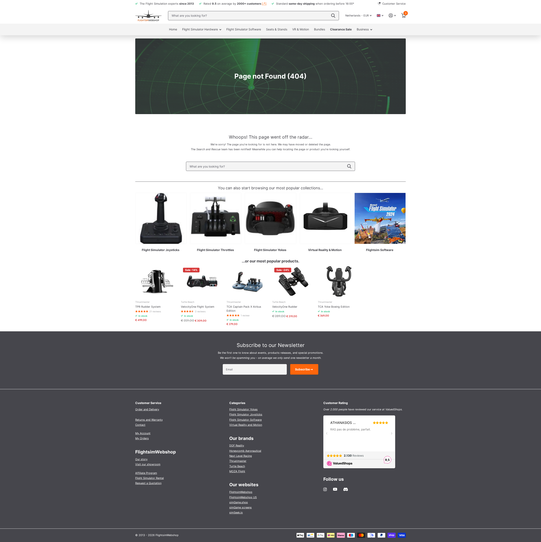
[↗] (264, 3)
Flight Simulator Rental (149, 478)
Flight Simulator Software (243, 29)
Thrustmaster (237, 461)
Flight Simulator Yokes (243, 409)
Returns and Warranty (149, 419)
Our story (141, 459)
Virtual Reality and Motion (245, 424)
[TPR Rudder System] (156, 281)
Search (349, 166)
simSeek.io (236, 512)
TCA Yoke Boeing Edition (334, 306)
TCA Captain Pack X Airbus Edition (244, 308)
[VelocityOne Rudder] (293, 281)
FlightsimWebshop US (243, 497)
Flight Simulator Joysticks (245, 414)
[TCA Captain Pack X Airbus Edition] (248, 281)
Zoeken (333, 15)
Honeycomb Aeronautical (245, 450)
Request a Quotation (148, 483)
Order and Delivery (147, 409)
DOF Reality (236, 445)
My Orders (142, 438)
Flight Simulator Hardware (200, 29)
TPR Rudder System (148, 306)
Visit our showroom (147, 464)
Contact (140, 424)
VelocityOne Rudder (284, 306)
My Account (142, 433)
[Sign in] (392, 15)
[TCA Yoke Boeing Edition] (339, 281)
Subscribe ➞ (304, 369)
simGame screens (240, 507)
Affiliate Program (146, 473)
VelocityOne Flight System (197, 306)
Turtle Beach (237, 466)
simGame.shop (238, 502)
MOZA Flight (237, 471)
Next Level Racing (240, 455)
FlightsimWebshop (240, 492)
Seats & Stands (276, 29)
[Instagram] (325, 489)
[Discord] (345, 489)
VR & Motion (300, 29)
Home (173, 29)
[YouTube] (335, 489)
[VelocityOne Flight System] (202, 281)
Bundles (319, 29)
